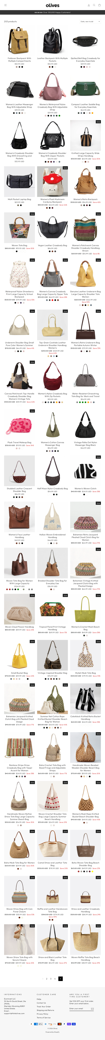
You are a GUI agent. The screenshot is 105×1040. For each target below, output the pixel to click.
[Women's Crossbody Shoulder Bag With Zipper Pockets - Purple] (54, 162)
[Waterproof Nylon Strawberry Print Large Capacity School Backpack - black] (15, 303)
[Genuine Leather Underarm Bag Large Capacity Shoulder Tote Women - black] (85, 305)
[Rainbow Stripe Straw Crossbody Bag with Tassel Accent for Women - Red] (25, 776)
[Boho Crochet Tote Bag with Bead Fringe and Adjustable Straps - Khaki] (54, 776)
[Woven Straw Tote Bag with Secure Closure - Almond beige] (21, 966)
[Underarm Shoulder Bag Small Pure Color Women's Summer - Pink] (24, 351)
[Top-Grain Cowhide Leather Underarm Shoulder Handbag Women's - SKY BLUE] (54, 356)
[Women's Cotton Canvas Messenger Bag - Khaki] (50, 451)
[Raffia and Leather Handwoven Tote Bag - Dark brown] (52, 920)
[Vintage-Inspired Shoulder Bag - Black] (46, 679)
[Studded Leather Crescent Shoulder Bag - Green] (14, 497)
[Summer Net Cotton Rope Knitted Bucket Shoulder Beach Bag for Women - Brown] (55, 728)
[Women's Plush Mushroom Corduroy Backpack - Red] (52, 208)
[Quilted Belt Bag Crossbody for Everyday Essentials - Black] (81, 67)
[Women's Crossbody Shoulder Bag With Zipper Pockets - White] (57, 162)
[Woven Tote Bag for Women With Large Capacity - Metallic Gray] (32, 589)
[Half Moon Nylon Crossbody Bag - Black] (54, 494)
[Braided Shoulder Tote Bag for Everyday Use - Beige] (54, 589)
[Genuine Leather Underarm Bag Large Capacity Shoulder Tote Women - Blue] (91, 305)
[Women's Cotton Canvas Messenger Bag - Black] (55, 451)
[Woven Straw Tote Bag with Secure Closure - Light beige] (18, 966)
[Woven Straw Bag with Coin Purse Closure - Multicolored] (17, 918)
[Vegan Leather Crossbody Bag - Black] (50, 251)
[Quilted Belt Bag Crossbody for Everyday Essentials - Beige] (90, 67)
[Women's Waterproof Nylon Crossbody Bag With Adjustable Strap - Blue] (54, 116)
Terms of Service (44, 1017)
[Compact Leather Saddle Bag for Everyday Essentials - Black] (84, 113)
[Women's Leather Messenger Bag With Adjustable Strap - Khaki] (22, 113)
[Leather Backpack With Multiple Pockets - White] (55, 67)
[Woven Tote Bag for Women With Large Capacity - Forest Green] (18, 589)
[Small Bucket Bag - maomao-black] (25, 679)
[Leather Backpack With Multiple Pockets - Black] (52, 67)
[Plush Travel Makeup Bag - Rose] (22, 448)
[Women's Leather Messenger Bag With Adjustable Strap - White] (25, 113)
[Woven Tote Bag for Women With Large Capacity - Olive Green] (24, 589)
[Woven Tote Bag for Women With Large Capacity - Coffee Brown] (7, 589)
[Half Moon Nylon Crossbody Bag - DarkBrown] (48, 494)
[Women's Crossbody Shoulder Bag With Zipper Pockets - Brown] (48, 162)
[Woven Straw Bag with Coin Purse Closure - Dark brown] (19, 918)
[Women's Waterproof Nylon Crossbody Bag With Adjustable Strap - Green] (57, 116)
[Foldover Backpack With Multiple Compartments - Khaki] (17, 67)
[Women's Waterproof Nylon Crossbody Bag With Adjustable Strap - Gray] (51, 116)
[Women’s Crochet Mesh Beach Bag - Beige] (87, 635)
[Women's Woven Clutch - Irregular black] (84, 494)
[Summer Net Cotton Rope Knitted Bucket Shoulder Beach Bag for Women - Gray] (58, 728)
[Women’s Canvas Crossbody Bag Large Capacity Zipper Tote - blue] (47, 300)
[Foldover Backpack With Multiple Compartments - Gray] (19, 67)
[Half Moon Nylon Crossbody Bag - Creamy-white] (51, 494)
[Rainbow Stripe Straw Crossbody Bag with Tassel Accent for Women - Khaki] (19, 776)
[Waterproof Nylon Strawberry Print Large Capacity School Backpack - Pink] (18, 303)
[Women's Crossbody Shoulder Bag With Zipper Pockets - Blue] (59, 162)
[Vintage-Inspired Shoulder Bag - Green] (57, 679)
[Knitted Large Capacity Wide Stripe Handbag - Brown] (85, 162)
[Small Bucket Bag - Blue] (11, 679)
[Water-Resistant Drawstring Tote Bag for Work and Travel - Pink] (91, 402)
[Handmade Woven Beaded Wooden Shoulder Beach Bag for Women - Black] (90, 776)
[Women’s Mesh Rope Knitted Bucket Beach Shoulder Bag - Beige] (87, 823)
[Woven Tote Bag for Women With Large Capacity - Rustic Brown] (10, 589)
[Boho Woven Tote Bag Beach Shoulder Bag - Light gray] (81, 871)
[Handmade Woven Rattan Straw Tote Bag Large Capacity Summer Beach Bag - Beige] (18, 825)
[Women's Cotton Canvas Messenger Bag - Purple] (52, 451)
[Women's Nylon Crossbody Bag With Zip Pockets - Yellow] (62, 402)
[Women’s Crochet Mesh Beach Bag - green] (84, 635)
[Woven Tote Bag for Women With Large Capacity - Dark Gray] (29, 589)
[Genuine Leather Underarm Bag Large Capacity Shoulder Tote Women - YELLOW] (88, 305)
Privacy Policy (42, 1014)
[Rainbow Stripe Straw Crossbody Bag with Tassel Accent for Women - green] (17, 776)
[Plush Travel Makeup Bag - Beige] (19, 448)
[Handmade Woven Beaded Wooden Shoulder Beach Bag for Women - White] (87, 776)
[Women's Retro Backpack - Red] (87, 205)
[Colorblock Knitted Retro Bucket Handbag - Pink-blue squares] (85, 725)
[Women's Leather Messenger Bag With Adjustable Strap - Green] (19, 113)
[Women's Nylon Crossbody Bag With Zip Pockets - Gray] (54, 402)
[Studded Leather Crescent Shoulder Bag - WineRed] (25, 497)
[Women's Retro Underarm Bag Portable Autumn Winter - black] (87, 351)
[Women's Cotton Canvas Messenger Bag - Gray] (47, 451)
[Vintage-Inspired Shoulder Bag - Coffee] (59, 679)
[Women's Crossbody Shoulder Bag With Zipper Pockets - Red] (51, 162)
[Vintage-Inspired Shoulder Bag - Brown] (51, 679)
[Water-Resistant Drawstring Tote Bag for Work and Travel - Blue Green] (83, 402)
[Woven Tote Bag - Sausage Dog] (14, 251)
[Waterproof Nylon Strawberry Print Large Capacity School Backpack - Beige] (24, 303)
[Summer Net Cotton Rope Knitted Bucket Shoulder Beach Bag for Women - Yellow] (50, 728)
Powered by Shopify (52, 1032)
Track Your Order (44, 1006)
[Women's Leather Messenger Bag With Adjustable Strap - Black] (14, 113)
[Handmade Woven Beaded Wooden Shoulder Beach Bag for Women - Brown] (81, 776)
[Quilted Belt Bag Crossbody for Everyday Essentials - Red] (84, 67)
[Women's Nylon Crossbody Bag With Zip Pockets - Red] (59, 402)
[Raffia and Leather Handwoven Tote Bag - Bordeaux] (55, 920)
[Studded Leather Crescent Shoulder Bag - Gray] (19, 497)
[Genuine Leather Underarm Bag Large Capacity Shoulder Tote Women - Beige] (80, 305)
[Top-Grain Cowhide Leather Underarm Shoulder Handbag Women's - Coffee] (51, 356)
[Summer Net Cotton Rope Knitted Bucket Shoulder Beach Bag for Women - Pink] (61, 728)
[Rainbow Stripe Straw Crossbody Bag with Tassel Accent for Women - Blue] (22, 776)
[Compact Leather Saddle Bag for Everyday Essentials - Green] (79, 113)
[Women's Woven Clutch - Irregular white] (87, 494)
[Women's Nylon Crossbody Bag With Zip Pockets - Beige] (43, 402)
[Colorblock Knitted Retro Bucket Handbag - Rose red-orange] (91, 725)
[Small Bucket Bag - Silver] (19, 679)
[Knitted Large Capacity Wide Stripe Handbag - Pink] (88, 162)
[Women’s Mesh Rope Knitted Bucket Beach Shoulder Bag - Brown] (84, 823)
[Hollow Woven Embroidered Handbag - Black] (51, 543)
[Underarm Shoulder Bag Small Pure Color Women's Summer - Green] (21, 351)
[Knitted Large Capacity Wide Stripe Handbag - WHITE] (83, 162)
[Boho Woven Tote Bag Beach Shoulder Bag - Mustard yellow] (92, 871)
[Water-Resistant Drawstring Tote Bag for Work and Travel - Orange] (88, 402)
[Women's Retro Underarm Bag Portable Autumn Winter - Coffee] (90, 351)
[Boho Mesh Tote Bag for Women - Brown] (18, 869)
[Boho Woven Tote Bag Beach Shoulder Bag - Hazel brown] (79, 871)
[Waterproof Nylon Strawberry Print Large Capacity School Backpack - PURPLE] (21, 303)
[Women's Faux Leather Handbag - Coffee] (19, 543)
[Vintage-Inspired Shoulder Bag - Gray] (54, 679)
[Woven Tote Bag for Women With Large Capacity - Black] (15, 589)
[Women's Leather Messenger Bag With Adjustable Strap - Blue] (17, 113)
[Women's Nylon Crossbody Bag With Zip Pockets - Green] (51, 402)
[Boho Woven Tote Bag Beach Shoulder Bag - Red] (90, 871)
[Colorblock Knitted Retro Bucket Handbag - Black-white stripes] (88, 725)
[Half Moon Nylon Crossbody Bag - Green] (57, 494)
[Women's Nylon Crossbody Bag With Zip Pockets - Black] (46, 402)
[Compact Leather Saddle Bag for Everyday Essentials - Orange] (92, 113)
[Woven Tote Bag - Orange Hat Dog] (22, 251)
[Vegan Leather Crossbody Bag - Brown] (52, 251)
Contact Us (41, 1003)
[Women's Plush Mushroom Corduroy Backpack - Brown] (47, 208)
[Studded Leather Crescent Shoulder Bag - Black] (17, 497)
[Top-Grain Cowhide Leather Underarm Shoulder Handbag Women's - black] (57, 356)
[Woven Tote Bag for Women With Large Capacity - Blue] (13, 589)
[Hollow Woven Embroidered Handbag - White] (48, 543)
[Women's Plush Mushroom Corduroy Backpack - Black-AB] (58, 208)
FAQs (39, 999)
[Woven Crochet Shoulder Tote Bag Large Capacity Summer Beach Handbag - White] (51, 825)
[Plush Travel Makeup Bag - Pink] (17, 448)
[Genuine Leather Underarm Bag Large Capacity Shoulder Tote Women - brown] (83, 305)
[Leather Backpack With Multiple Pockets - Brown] (50, 67)
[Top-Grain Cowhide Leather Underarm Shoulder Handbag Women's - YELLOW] (48, 356)
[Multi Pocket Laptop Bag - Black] (21, 205)
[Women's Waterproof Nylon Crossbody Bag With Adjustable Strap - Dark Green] (59, 116)
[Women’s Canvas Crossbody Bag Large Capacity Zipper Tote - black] (55, 300)
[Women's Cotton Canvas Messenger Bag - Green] (58, 451)
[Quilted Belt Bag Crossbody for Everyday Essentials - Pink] (87, 67)
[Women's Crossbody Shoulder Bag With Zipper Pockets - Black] (46, 162)
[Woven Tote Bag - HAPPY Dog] (19, 251)
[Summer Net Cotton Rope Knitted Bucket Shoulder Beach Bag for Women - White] (52, 728)
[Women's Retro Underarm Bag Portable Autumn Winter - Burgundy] (81, 351)
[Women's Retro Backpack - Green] (84, 205)
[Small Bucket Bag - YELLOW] (14, 679)
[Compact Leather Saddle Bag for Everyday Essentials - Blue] (81, 113)
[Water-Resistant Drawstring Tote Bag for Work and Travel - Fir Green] (80, 402)
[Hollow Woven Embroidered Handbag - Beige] (54, 543)
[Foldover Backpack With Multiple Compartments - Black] (22, 67)
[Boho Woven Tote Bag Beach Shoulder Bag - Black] (84, 871)
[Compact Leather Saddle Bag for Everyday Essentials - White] (87, 113)
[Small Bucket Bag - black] (28, 679)
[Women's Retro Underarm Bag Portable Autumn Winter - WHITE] (84, 351)
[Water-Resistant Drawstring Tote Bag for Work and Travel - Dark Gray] (77, 402)
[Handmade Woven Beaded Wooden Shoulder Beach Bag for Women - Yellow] (84, 776)
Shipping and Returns (45, 1010)
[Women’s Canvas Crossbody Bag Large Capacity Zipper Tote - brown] (58, 300)
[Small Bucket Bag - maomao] (22, 679)
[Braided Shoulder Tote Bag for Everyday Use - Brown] (51, 589)
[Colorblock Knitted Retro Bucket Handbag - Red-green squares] (80, 725)
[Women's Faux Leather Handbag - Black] (22, 543)
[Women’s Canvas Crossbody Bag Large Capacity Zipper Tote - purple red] (52, 300)
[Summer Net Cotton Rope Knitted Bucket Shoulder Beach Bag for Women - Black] (47, 728)
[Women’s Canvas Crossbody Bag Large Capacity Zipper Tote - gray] (50, 300)
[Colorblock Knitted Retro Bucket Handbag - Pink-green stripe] (83, 725)
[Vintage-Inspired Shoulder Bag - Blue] (48, 679)
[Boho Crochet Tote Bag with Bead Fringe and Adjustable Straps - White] (51, 776)
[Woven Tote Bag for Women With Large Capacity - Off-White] (26, 589)
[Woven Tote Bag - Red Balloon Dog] (25, 251)
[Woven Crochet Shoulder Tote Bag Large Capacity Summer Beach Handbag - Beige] (54, 825)
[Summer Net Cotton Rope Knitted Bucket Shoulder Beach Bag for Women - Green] (44, 728)
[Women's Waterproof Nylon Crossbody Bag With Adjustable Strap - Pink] (46, 116)
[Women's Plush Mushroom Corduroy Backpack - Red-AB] (55, 208)
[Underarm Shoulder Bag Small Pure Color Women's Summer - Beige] (15, 351)
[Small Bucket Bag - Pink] (17, 679)
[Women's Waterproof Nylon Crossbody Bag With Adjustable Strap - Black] (48, 116)
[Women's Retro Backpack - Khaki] (81, 205)
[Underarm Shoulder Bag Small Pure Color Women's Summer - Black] (18, 351)
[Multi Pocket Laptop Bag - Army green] (18, 205)
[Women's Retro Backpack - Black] (90, 205)
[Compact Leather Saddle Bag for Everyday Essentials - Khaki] (90, 113)
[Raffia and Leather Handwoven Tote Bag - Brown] (50, 920)
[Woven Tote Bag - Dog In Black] (17, 251)
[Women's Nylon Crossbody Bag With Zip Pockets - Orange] (57, 402)
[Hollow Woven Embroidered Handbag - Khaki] (57, 543)
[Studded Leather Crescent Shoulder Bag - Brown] (22, 497)
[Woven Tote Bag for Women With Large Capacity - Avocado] (21, 589)
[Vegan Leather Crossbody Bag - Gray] (55, 251)
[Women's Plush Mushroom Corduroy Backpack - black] (50, 208)
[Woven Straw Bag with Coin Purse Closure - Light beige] (22, 918)
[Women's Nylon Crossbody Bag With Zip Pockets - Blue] (48, 402)
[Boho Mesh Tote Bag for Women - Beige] (21, 869)
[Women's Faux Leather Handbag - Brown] (17, 543)
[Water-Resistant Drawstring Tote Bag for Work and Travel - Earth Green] (85, 402)
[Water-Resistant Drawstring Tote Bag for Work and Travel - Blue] (94, 402)
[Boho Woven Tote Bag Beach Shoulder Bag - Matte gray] (87, 871)
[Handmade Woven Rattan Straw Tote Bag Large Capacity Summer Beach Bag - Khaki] (21, 825)
